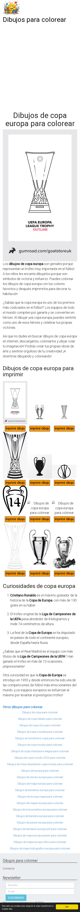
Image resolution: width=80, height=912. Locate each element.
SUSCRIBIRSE (16, 897)
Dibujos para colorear (34, 20)
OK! (67, 906)
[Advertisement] (40, 66)
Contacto (9, 868)
